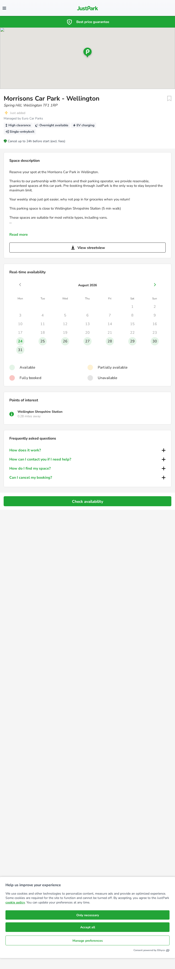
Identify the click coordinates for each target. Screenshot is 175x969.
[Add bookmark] (169, 98)
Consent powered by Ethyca (149, 950)
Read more (18, 234)
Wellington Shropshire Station (40, 412)
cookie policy (15, 902)
